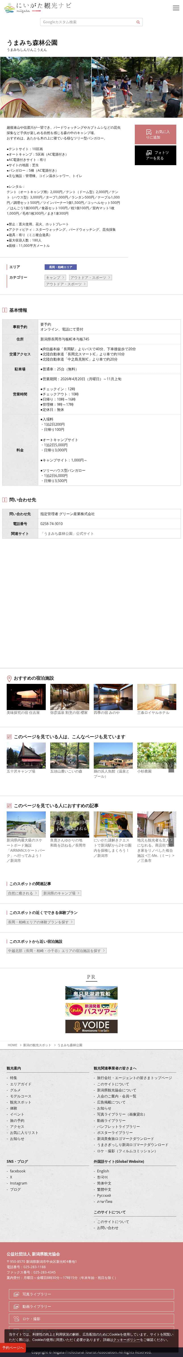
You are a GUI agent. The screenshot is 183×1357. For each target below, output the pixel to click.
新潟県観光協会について (116, 1090)
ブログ (15, 1189)
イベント (17, 1114)
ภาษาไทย (104, 1201)
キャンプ (53, 277)
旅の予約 (17, 1120)
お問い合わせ (108, 1227)
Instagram (18, 1183)
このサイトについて (113, 1084)
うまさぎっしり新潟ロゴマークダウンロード (132, 1144)
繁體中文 (104, 1189)
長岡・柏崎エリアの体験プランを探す (38, 922)
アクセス (17, 1126)
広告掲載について (111, 1102)
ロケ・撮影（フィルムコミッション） (127, 1150)
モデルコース (20, 1096)
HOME (12, 1045)
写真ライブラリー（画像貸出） (122, 1114)
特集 (13, 1077)
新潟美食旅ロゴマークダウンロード (125, 1138)
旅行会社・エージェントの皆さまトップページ (134, 1077)
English (103, 1171)
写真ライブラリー (37, 1294)
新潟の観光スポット (37, 1045)
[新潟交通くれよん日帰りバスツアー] (91, 1011)
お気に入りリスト (24, 1132)
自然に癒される (20, 893)
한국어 (102, 1177)
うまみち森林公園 (69, 1045)
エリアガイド (20, 1084)
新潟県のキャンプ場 (59, 893)
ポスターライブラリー (115, 1132)
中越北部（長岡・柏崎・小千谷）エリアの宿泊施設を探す (54, 950)
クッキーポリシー (126, 1339)
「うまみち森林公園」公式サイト (67, 533)
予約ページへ (13, 1347)
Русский (104, 1195)
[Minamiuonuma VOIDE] (91, 1027)
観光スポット (20, 1102)
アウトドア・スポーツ (88, 277)
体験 (13, 1108)
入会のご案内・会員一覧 (116, 1096)
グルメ (15, 1090)
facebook (17, 1171)
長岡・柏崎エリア (60, 267)
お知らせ (17, 1138)
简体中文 (104, 1183)
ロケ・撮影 (31, 1318)
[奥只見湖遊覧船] (91, 994)
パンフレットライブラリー (118, 1126)
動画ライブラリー (111, 1120)
